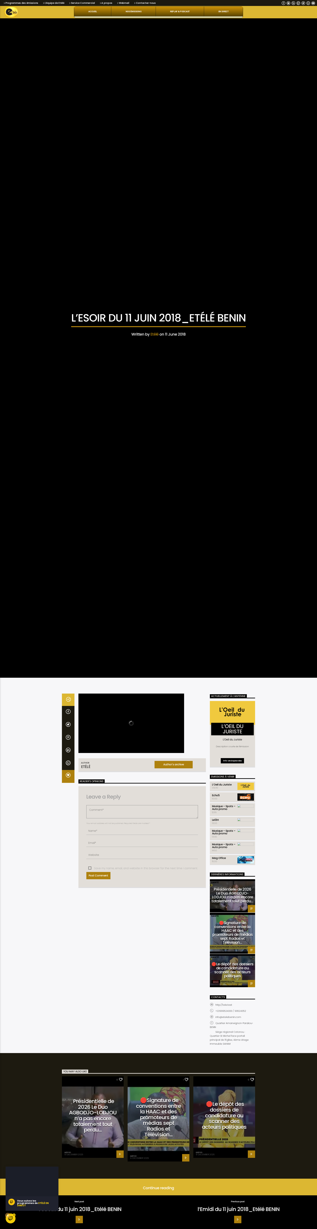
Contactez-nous (146, 3)
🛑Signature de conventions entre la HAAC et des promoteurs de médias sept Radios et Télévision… (232, 937)
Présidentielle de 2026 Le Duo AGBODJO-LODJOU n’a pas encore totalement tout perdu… (232, 900)
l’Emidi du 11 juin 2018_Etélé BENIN (239, 1214)
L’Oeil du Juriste (222, 789)
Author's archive (173, 769)
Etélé (154, 336)
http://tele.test (223, 1009)
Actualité (158, 309)
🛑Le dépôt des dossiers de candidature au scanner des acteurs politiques (232, 975)
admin (67, 1157)
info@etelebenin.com (228, 1022)
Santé (215, 887)
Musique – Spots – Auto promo (223, 812)
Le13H (215, 825)
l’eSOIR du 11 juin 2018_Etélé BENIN (80, 1214)
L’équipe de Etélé (54, 3)
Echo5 (216, 800)
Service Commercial (83, 3)
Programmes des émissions (21, 3)
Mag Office (219, 863)
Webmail (124, 3)
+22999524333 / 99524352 (230, 1016)
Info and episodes (232, 765)
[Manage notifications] (7, 1215)
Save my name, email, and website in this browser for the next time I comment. (146, 873)
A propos (106, 3)
